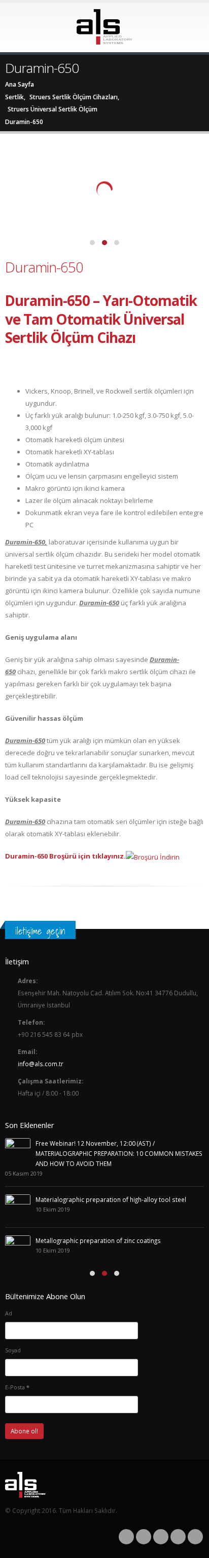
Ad (8, 1313)
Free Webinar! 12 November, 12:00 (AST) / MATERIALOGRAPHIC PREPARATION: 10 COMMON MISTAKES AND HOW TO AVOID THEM (119, 1153)
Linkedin (195, 1536)
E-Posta (17, 1387)
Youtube (160, 1536)
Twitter (143, 1536)
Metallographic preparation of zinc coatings (98, 1240)
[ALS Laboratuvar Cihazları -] (104, 27)
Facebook (126, 1536)
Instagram (178, 1536)
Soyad (13, 1350)
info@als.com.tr (40, 1064)
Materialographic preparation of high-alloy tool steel (111, 1199)
